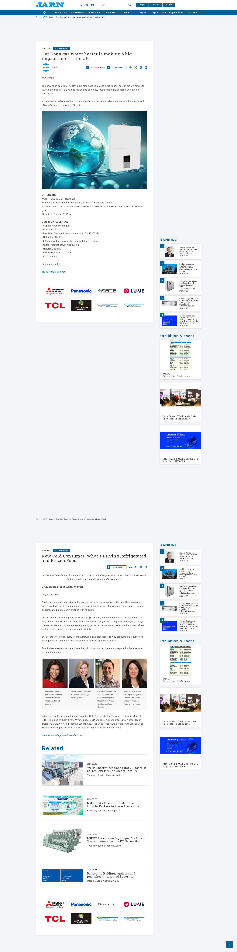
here (60, 264)
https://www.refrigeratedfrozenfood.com (63, 735)
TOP (38, 17)
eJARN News (48, 17)
